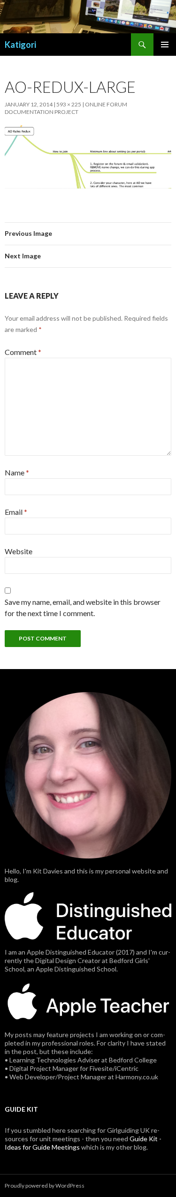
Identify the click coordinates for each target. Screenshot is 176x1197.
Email (16, 511)
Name (17, 472)
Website (18, 551)
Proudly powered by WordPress (44, 1185)
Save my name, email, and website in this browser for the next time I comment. (83, 607)
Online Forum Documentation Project (66, 108)
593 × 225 (68, 104)
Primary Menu (164, 44)
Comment (23, 351)
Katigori (20, 44)
